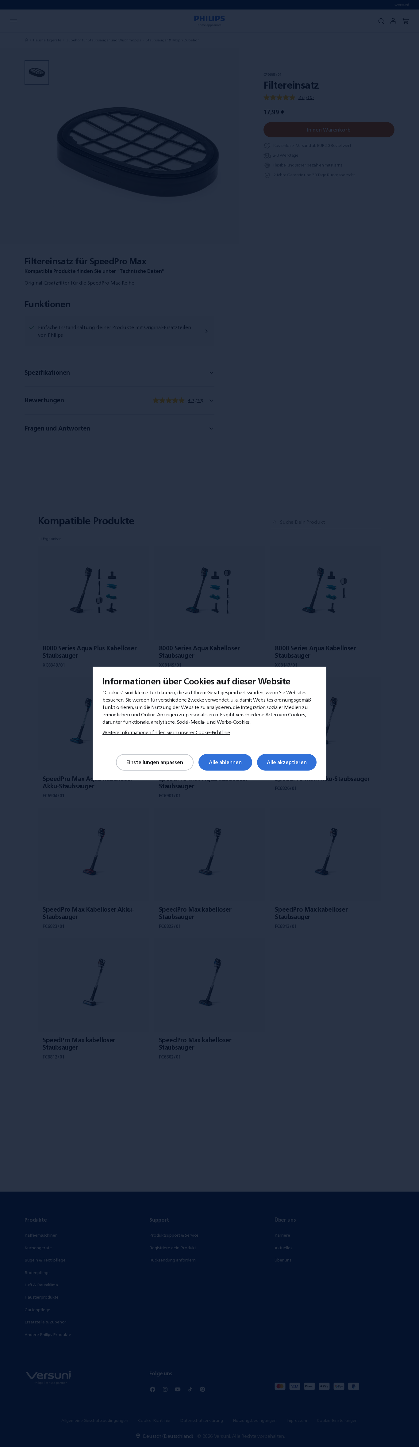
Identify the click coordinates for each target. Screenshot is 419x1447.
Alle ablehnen (225, 762)
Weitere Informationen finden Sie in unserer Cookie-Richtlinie (166, 732)
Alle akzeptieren (287, 762)
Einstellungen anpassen (154, 762)
